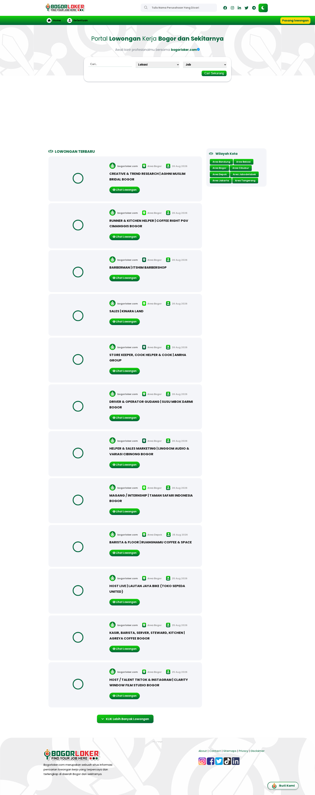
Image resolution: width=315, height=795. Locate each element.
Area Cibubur (240, 168)
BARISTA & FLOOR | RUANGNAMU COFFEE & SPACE (150, 542)
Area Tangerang (245, 180)
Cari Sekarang (214, 73)
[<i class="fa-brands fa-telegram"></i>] (254, 8)
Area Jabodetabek (244, 174)
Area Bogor (154, 166)
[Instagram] (232, 8)
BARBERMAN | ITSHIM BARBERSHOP (138, 267)
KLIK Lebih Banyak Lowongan (127, 719)
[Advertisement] (157, 116)
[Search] (146, 7)
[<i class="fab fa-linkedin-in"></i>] (239, 8)
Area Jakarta (221, 180)
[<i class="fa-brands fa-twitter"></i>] (246, 8)
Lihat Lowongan (126, 190)
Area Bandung (221, 161)
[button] (263, 8)
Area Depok (154, 534)
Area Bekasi (243, 161)
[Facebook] (225, 8)
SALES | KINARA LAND (126, 311)
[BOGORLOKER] (65, 10)
